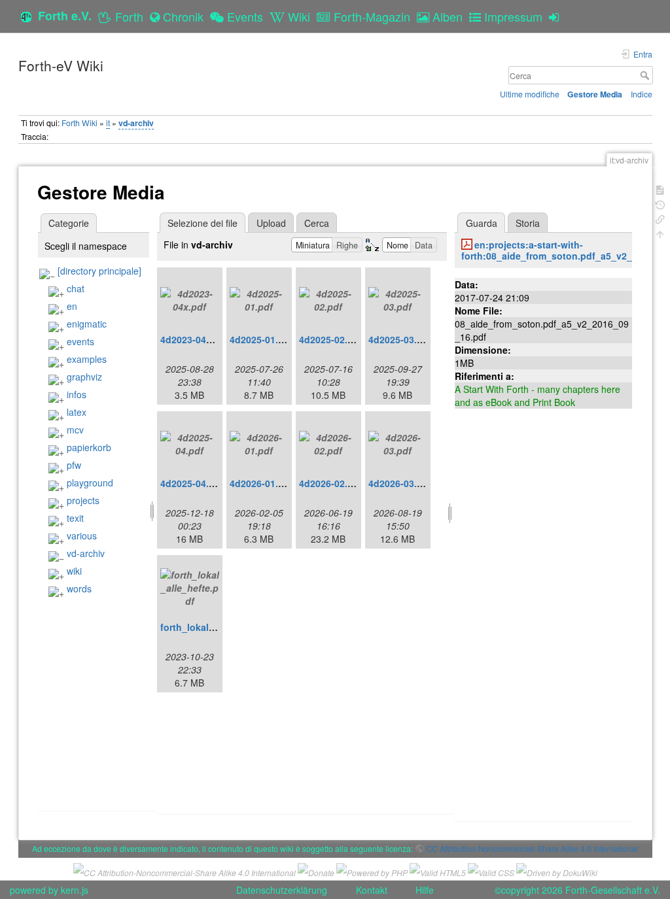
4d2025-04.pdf (192, 483)
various (82, 535)
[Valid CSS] (491, 871)
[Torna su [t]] (660, 233)
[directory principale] (99, 270)
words (79, 588)
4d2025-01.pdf (261, 339)
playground (90, 482)
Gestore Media (594, 94)
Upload (271, 222)
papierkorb (89, 447)
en (72, 306)
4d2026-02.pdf (330, 483)
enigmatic (87, 323)
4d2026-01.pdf (261, 483)
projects (83, 500)
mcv (75, 429)
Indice (641, 93)
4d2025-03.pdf (400, 339)
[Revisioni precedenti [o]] (660, 203)
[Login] (557, 16)
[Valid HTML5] (438, 871)
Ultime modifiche (529, 93)
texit (75, 517)
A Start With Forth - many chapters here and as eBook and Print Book (537, 395)
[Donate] (316, 871)
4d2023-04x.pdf (194, 339)
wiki (74, 570)
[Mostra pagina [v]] (660, 188)
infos (76, 394)
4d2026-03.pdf (400, 483)
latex (76, 411)
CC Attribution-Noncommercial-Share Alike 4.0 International (532, 848)
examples (87, 358)
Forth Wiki (79, 122)
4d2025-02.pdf (330, 339)
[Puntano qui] (660, 218)
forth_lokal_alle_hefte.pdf (217, 627)
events (80, 341)
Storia (528, 222)
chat (75, 288)
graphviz (84, 376)
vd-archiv (136, 123)
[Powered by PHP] (372, 871)
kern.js (74, 889)
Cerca (646, 75)
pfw (74, 464)
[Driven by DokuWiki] (556, 871)
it (108, 122)
